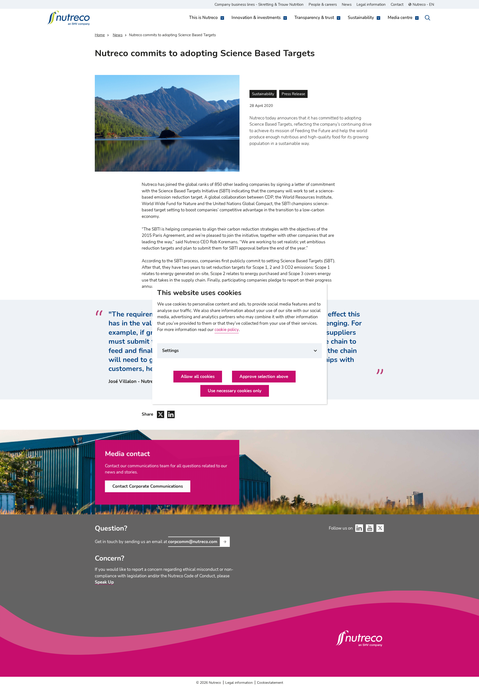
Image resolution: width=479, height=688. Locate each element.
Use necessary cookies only (234, 391)
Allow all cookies (198, 376)
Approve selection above (264, 376)
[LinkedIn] (171, 414)
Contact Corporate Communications (147, 486)
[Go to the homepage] (359, 638)
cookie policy (227, 330)
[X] (161, 414)
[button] (205, 18)
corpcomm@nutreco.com (192, 542)
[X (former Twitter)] (380, 528)
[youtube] (370, 528)
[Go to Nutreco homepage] (69, 18)
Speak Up (104, 582)
